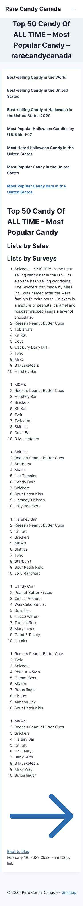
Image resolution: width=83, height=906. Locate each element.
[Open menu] (73, 8)
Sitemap (69, 892)
